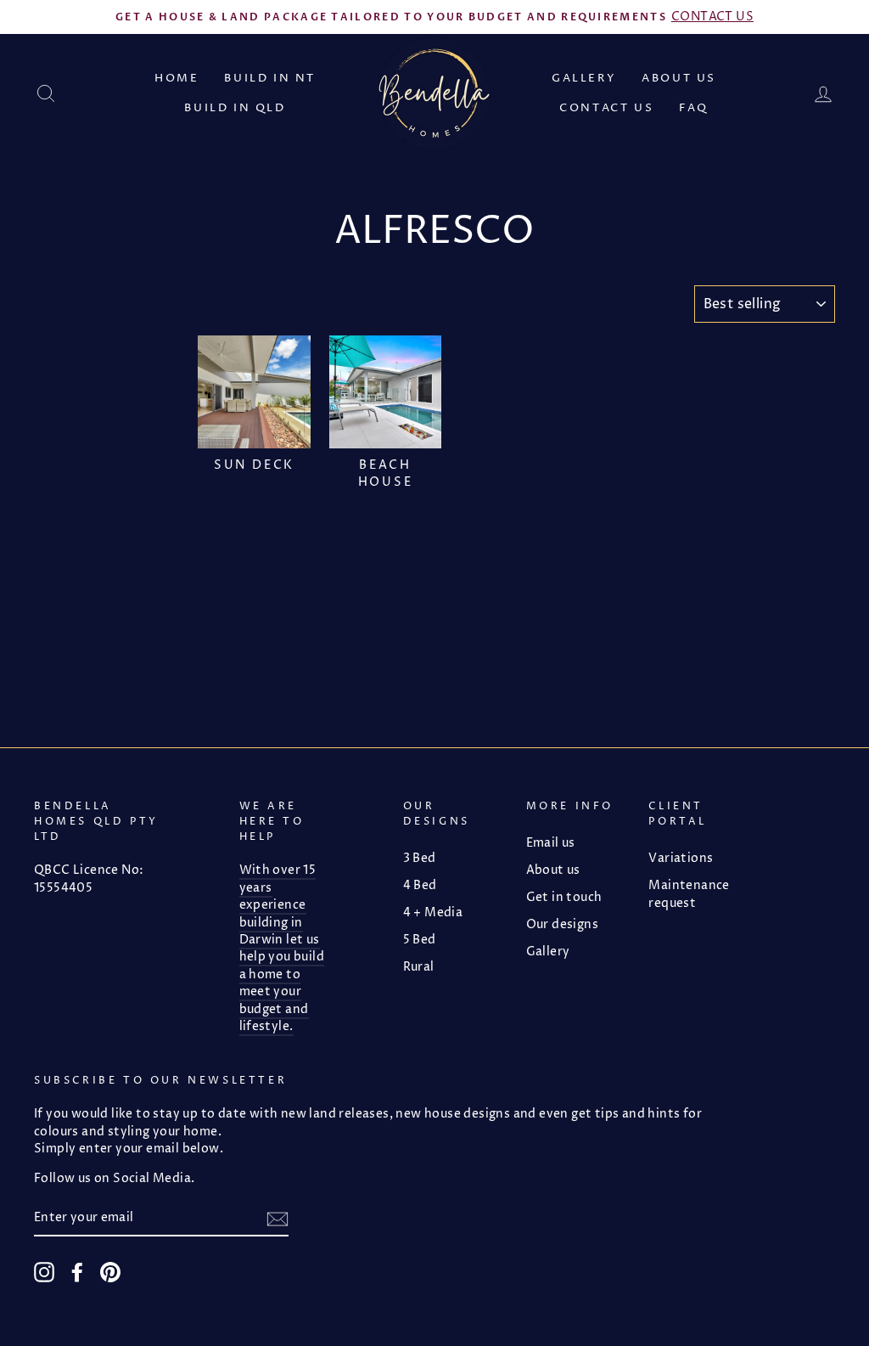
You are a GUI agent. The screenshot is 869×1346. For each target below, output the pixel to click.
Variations (680, 858)
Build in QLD (234, 107)
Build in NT (270, 78)
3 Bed (419, 858)
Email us (550, 843)
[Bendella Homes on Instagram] (44, 1272)
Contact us (606, 107)
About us (679, 78)
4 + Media (433, 913)
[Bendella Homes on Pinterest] (110, 1272)
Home (176, 78)
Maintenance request (688, 894)
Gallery (584, 78)
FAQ (694, 107)
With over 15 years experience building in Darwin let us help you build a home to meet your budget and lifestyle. (282, 948)
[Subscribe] (277, 1219)
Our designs (562, 924)
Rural (418, 967)
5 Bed (419, 940)
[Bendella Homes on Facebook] (77, 1272)
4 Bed (420, 885)
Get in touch (564, 897)
